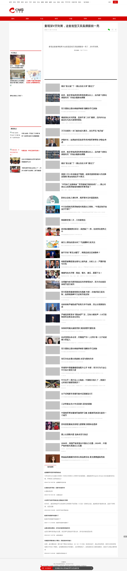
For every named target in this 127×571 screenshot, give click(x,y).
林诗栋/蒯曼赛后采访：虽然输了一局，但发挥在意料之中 (83, 230)
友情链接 (78, 566)
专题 (70, 18)
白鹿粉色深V (48, 491)
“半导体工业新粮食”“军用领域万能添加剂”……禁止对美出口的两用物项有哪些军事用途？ (83, 185)
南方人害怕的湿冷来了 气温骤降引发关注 (78, 242)
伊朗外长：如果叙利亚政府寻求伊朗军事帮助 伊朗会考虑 (83, 140)
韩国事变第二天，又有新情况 (73, 220)
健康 (50, 2)
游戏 (34, 2)
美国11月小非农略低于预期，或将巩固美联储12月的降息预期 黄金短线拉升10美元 (83, 175)
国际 (27, 18)
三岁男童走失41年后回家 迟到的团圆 (76, 403)
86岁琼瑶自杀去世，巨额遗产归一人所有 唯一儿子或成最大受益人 (84, 338)
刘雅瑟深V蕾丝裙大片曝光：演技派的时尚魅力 (57, 540)
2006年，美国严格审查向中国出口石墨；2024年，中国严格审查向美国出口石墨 (84, 444)
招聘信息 (62, 566)
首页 (10, 2)
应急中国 (74, 2)
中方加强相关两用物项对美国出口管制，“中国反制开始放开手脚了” (84, 207)
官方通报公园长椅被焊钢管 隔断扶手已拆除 (79, 108)
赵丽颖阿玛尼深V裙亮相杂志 (52, 472)
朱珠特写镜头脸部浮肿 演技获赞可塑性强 (78, 328)
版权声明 (67, 566)
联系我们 (56, 566)
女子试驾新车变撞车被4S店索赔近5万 (76, 393)
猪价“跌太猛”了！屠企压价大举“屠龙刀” (78, 86)
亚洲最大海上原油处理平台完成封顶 (67, 568)
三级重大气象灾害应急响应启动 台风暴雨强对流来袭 (33, 82)
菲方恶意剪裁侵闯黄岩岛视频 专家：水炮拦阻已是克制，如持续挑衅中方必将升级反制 (83, 293)
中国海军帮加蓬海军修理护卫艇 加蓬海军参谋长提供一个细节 (83, 414)
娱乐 (26, 2)
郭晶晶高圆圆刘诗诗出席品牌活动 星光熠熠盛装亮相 (83, 457)
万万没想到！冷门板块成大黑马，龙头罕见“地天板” (82, 130)
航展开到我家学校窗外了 (51, 515)
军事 (18, 2)
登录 (115, 2)
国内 (12, 18)
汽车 (30, 2)
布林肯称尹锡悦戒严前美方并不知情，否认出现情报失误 (83, 305)
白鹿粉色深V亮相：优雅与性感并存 (54, 488)
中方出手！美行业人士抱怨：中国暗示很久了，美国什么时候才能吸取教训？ (83, 381)
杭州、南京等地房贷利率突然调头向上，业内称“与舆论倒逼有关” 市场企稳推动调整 (84, 96)
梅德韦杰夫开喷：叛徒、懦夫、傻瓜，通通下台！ (81, 272)
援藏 (42, 2)
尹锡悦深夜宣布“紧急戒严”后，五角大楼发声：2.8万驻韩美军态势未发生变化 (84, 315)
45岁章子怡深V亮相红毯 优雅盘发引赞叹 (56, 500)
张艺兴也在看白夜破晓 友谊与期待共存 (77, 358)
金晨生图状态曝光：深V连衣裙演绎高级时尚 (57, 528)
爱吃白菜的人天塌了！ (16, 96)
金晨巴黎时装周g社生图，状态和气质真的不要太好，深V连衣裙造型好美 (68, 531)
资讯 (14, 2)
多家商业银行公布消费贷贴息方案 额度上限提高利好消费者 (17, 82)
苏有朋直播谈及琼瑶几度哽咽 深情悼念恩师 (79, 424)
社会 (41, 18)
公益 (54, 2)
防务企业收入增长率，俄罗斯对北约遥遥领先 (79, 197)
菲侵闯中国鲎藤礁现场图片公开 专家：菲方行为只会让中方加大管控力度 (83, 368)
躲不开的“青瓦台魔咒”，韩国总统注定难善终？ (80, 252)
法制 (62, 2)
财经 (22, 2)
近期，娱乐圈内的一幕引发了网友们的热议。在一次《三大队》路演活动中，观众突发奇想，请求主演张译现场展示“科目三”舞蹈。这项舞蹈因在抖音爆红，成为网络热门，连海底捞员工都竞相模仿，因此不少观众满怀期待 (80, 547)
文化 (38, 2)
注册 (109, 2)
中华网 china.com (17, 10)
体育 (56, 18)
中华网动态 (83, 566)
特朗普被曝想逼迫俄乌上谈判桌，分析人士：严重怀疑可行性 (83, 262)
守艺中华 (67, 2)
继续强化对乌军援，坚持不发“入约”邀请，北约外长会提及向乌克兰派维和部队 (83, 118)
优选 (58, 2)
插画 (46, 2)
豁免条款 (72, 566)
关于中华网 (45, 566)
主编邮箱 (63, 562)
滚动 (114, 18)
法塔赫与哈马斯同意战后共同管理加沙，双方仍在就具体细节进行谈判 (83, 282)
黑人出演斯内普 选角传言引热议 (74, 434)
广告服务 (51, 566)
